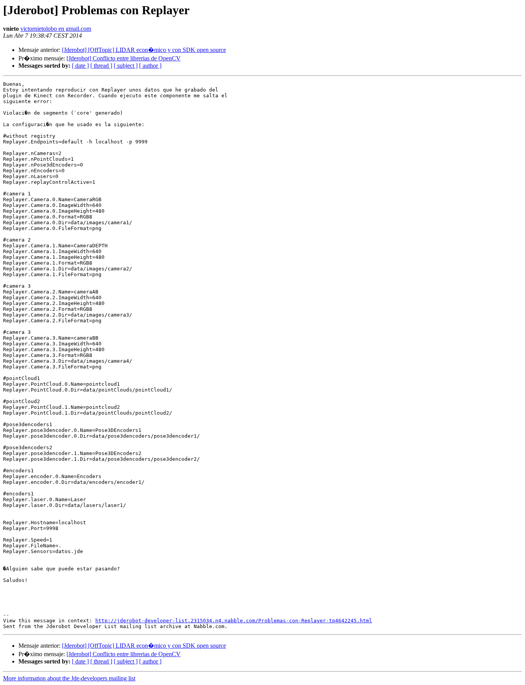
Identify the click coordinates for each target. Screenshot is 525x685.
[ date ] (80, 65)
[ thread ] (101, 65)
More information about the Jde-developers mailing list (69, 678)
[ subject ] (126, 65)
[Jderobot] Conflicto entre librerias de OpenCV (123, 58)
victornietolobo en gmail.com (55, 28)
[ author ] (150, 65)
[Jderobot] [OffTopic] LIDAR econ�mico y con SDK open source (144, 50)
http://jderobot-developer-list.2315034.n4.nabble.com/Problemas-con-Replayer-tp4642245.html (233, 620)
